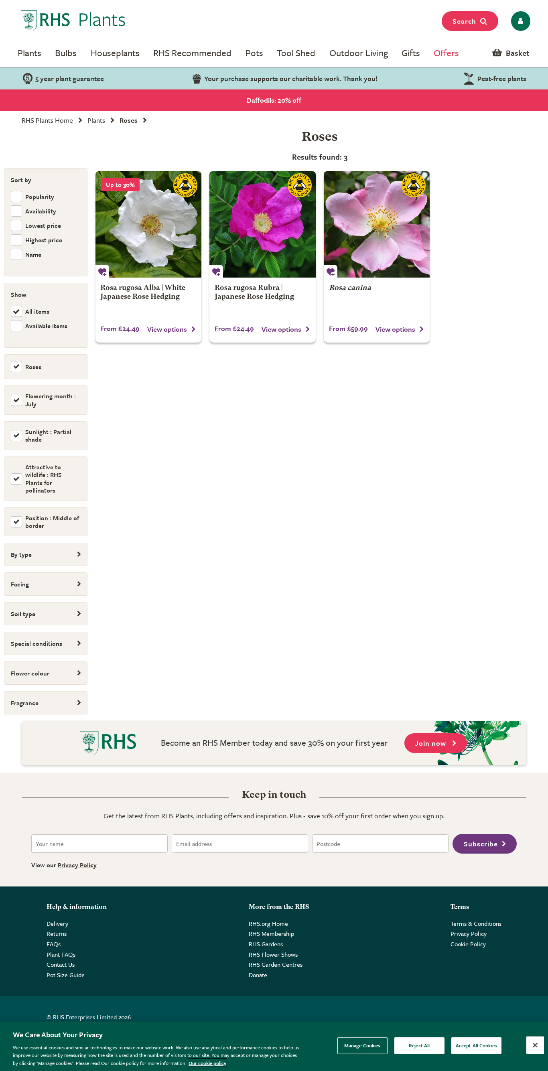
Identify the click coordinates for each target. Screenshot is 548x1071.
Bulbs (66, 52)
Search (464, 21)
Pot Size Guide (66, 974)
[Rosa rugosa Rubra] (262, 224)
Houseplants (115, 52)
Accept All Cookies (476, 1045)
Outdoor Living (358, 52)
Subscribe (481, 844)
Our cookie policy (207, 1062)
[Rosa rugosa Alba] (148, 224)
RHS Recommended (192, 52)
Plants (29, 52)
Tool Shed (296, 52)
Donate (258, 974)
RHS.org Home (268, 923)
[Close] (535, 1045)
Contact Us (61, 964)
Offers (446, 52)
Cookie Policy (468, 943)
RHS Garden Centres (275, 964)
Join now (431, 743)
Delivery (57, 923)
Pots (254, 52)
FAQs (54, 943)
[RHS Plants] (73, 21)
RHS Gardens (266, 943)
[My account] (519, 21)
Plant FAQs (61, 954)
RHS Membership (271, 933)
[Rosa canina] (377, 224)
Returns (57, 933)
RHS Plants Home (47, 120)
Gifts (411, 52)
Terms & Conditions (476, 923)
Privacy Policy (77, 864)
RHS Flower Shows (273, 954)
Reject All (419, 1045)
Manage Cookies (362, 1045)
